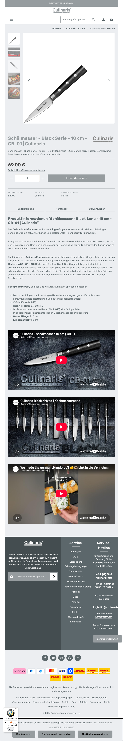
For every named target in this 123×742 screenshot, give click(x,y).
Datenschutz (75, 571)
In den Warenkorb (76, 178)
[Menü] (11, 19)
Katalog (75, 602)
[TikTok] (78, 658)
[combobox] (75, 19)
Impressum (75, 551)
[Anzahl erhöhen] (43, 178)
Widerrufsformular (76, 581)
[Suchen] (93, 19)
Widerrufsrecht (75, 576)
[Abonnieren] (53, 576)
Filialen (75, 612)
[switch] (11, 729)
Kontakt (75, 591)
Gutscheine (76, 607)
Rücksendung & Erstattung (76, 619)
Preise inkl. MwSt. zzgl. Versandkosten (26, 170)
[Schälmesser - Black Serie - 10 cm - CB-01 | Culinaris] (69, 78)
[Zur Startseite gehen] (61, 10)
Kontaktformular (103, 616)
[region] (61, 81)
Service (75, 543)
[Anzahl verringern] (11, 178)
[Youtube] (53, 658)
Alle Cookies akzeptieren (95, 734)
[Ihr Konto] (103, 19)
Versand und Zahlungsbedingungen (76, 564)
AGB (75, 556)
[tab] (26, 209)
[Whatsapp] (69, 658)
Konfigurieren (23, 734)
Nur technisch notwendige (56, 734)
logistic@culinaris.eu (108, 607)
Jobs (75, 597)
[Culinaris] (103, 139)
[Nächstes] (108, 81)
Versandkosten (62, 687)
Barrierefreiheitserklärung (78, 586)
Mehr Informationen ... (103, 722)
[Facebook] (45, 658)
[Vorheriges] (29, 81)
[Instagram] (61, 658)
